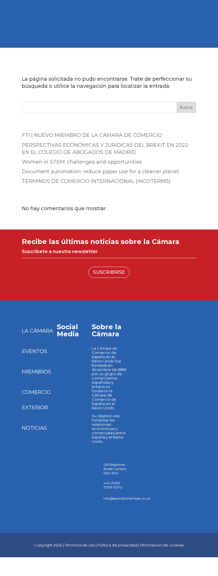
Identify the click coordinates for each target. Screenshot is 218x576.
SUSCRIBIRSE (109, 272)
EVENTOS (34, 351)
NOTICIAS (34, 428)
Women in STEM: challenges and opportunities (82, 162)
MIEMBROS (36, 372)
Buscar (186, 107)
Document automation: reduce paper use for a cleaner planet (100, 171)
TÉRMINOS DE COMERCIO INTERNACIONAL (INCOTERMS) (96, 181)
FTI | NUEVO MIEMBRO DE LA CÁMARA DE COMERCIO (92, 135)
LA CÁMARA (37, 331)
